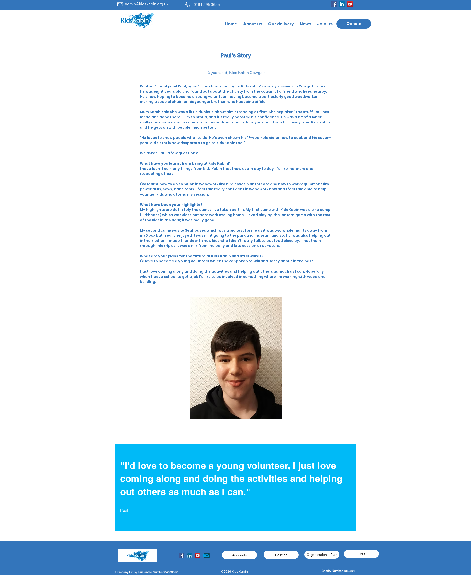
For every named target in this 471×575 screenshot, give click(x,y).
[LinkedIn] (342, 4)
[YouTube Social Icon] (197, 555)
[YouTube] (350, 4)
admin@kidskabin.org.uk (146, 3)
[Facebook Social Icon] (181, 555)
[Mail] (206, 555)
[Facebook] (334, 4)
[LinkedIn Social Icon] (189, 555)
